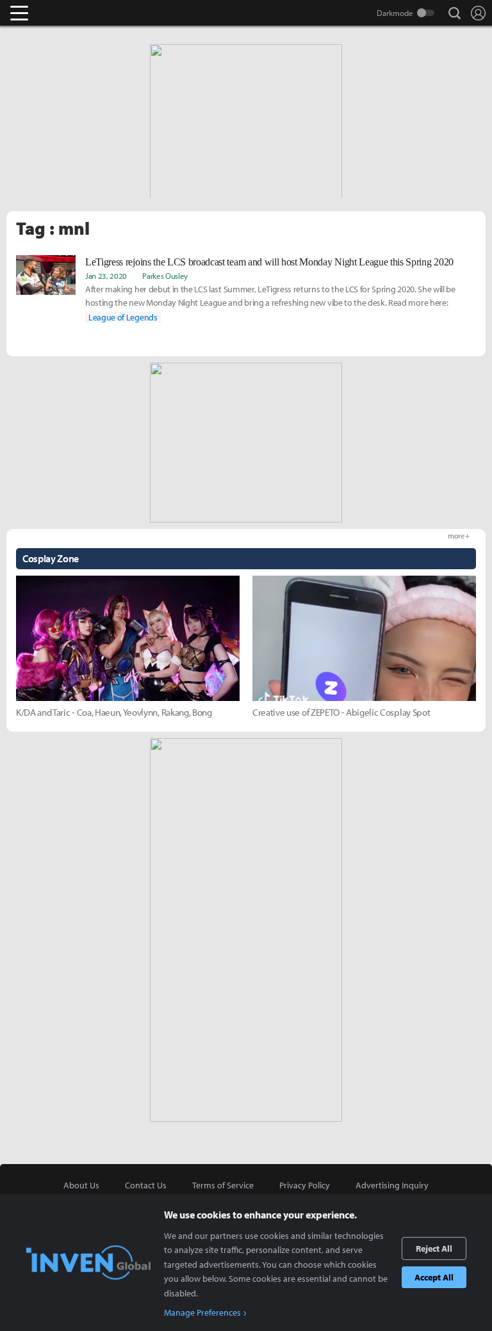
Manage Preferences (202, 1312)
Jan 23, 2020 (106, 276)
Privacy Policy (304, 1185)
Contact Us (146, 1185)
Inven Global (69, 13)
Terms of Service (223, 1185)
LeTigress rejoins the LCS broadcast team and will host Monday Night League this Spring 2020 (269, 261)
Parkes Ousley (165, 276)
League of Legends (123, 317)
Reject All (434, 1248)
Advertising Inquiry (392, 1185)
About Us (81, 1185)
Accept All (434, 1277)
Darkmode (395, 13)
